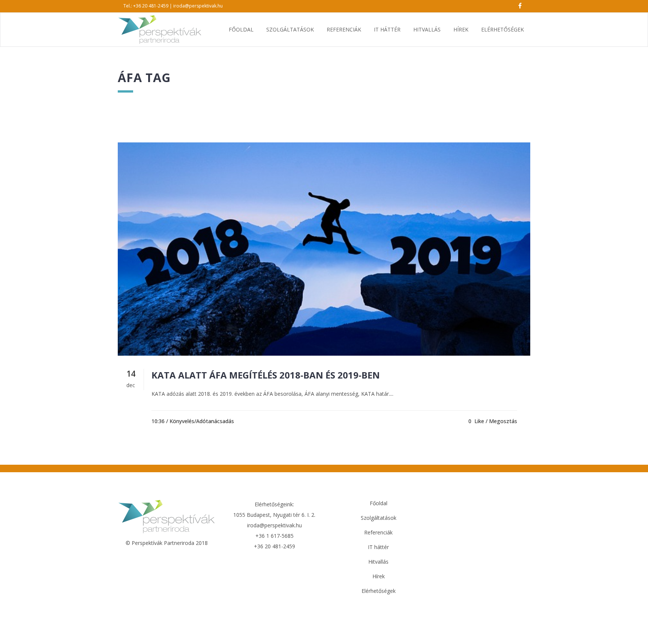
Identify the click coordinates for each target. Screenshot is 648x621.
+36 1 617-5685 (274, 535)
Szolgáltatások (378, 517)
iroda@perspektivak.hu (198, 6)
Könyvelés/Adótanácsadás (202, 421)
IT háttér (378, 547)
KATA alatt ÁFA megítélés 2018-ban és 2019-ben (266, 375)
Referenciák (378, 532)
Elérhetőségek (379, 590)
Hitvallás (378, 561)
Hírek (378, 576)
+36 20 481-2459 (150, 6)
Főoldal (378, 503)
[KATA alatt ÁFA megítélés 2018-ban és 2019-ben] (324, 249)
